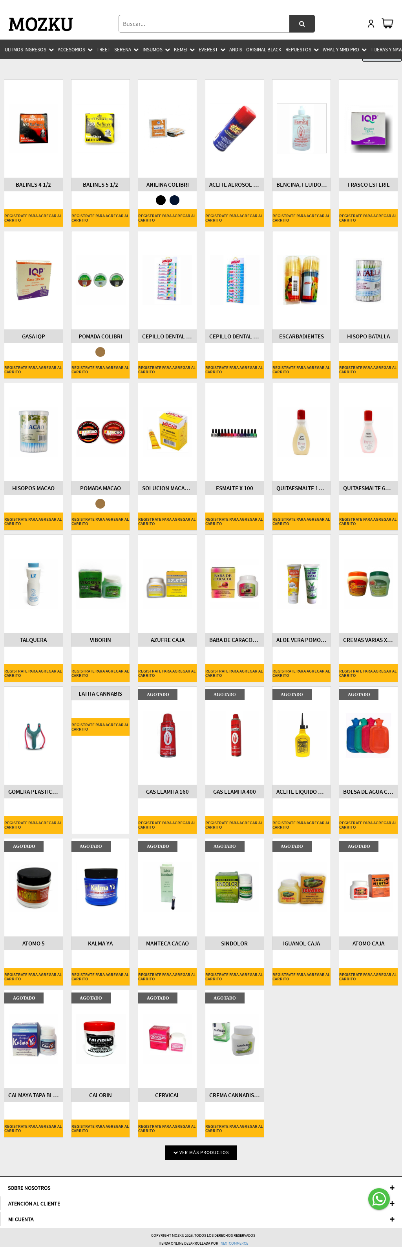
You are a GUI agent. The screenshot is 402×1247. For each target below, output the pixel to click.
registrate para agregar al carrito (33, 218)
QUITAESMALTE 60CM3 (368, 488)
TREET (103, 49)
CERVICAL (167, 1095)
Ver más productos (203, 1152)
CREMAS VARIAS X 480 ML (368, 640)
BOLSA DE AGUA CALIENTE (368, 791)
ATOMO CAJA (368, 943)
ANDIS (235, 49)
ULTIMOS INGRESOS (25, 49)
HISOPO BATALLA (368, 336)
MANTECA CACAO (167, 943)
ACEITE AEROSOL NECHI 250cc (234, 184)
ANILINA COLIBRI (167, 184)
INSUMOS (153, 49)
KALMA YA (100, 943)
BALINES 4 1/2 (33, 184)
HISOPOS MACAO (33, 488)
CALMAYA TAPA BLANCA (33, 1095)
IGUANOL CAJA (301, 943)
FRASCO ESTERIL (368, 184)
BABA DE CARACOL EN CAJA (234, 640)
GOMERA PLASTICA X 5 (33, 791)
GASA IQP (33, 336)
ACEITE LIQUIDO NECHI (301, 791)
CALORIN (100, 1095)
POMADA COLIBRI (100, 336)
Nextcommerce (234, 1243)
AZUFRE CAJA (168, 640)
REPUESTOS (298, 49)
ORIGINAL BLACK (263, 49)
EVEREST (208, 49)
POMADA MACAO (100, 488)
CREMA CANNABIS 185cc (234, 1095)
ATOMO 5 (33, 943)
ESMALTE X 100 (234, 488)
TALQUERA (33, 640)
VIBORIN (100, 640)
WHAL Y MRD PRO (341, 49)
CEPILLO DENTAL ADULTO (167, 336)
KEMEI (180, 49)
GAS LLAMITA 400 (234, 791)
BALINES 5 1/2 (100, 184)
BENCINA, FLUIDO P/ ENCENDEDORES (301, 184)
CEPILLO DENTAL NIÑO (234, 336)
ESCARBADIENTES (301, 336)
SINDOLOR (234, 943)
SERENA (122, 49)
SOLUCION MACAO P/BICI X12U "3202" (167, 488)
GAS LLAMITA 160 (167, 791)
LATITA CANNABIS (100, 693)
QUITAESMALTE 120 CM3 (301, 488)
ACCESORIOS (71, 49)
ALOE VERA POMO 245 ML (301, 640)
